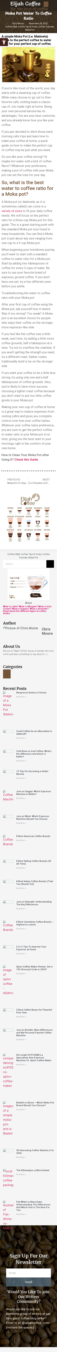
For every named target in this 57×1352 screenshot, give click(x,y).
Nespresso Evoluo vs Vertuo (31, 692)
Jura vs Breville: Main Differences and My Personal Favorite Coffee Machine (34, 1033)
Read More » (21, 697)
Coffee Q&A (11, 26)
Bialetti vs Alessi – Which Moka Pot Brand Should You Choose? (35, 1104)
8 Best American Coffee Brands (33, 836)
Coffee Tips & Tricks (27, 26)
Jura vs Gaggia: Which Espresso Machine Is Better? (33, 793)
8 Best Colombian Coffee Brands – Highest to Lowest (35, 923)
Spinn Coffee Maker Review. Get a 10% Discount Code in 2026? (34, 968)
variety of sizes (12, 211)
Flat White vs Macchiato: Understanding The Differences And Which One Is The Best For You (33, 1205)
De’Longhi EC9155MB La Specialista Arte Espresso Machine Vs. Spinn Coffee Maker (34, 1058)
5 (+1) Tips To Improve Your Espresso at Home (31, 948)
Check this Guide (26, 459)
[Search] (50, 564)
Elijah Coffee (25, 3)
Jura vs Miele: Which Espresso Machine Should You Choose (32, 817)
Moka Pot (30, 30)
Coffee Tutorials (46, 26)
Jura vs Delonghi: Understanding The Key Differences (34, 903)
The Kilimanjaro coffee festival (32, 1170)
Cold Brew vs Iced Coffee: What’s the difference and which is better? (33, 754)
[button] (46, 4)
